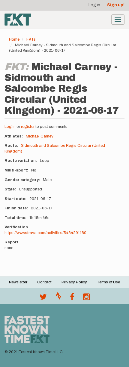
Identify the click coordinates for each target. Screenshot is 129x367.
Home (14, 39)
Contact (44, 282)
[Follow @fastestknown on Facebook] (72, 298)
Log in (94, 5)
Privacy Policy (74, 282)
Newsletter (18, 282)
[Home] (18, 20)
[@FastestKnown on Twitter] (43, 298)
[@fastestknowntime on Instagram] (86, 298)
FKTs (31, 39)
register (27, 127)
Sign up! (115, 5)
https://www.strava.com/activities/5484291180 (45, 233)
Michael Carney (39, 136)
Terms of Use (108, 282)
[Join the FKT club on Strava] (58, 298)
